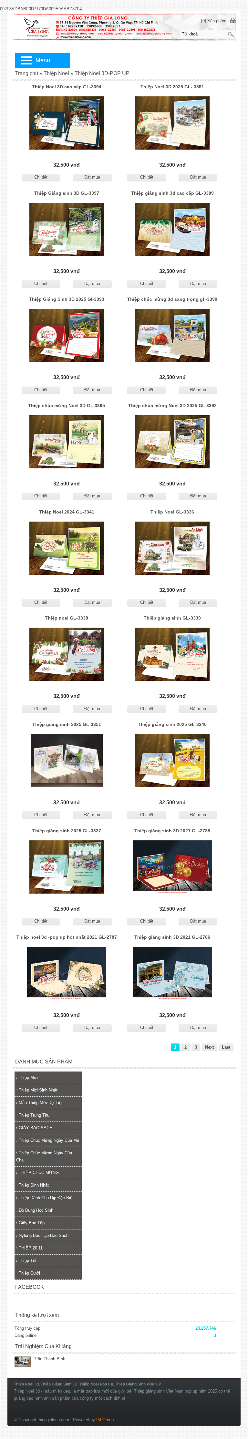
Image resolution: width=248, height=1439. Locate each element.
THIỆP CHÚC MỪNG (37, 1172)
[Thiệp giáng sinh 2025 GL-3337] (66, 867)
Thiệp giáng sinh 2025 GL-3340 (172, 724)
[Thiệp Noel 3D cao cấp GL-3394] (66, 123)
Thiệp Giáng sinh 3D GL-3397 (66, 193)
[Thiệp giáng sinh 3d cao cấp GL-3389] (172, 229)
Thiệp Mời (27, 1077)
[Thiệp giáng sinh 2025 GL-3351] (66, 760)
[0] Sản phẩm (213, 20)
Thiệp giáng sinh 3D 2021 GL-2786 (172, 937)
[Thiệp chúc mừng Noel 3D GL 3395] (66, 441)
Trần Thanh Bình (49, 1358)
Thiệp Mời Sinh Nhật (36, 1090)
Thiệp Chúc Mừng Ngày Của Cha (44, 1156)
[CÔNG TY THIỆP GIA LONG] (124, 26)
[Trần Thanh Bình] (23, 1362)
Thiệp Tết (26, 1260)
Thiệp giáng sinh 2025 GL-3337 (66, 830)
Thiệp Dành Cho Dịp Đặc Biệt (45, 1197)
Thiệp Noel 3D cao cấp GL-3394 (66, 86)
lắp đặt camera (234, 1375)
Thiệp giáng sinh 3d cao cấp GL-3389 (172, 193)
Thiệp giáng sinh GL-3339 (172, 618)
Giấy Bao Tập (30, 1222)
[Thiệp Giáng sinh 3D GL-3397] (66, 229)
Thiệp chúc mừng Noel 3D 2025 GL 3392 (172, 405)
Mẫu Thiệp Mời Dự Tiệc (40, 1102)
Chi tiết (40, 177)
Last (226, 1047)
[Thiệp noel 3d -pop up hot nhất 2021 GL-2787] (66, 973)
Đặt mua (92, 177)
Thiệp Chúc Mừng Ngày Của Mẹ (47, 1140)
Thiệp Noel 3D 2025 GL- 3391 (172, 86)
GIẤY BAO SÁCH (34, 1127)
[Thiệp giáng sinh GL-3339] (172, 654)
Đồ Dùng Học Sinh (34, 1210)
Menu (43, 60)
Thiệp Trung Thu (32, 1115)
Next (209, 1047)
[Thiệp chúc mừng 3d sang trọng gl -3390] (172, 335)
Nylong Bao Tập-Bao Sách (42, 1235)
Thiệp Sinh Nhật (32, 1185)
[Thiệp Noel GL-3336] (172, 548)
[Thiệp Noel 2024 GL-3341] (66, 548)
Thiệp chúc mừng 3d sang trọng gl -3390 (172, 299)
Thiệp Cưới (28, 1273)
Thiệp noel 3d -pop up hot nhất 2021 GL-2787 (66, 937)
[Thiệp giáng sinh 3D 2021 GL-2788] (172, 867)
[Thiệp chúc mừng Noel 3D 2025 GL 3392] (172, 441)
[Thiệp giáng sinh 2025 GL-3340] (172, 760)
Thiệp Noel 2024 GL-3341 (66, 511)
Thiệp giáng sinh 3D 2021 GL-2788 (172, 830)
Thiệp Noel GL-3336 (172, 511)
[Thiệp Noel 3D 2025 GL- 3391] (172, 123)
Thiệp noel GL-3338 (66, 618)
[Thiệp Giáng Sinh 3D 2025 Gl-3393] (66, 335)
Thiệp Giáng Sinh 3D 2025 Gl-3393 (66, 299)
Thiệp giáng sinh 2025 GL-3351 (66, 724)
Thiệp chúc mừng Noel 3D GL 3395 (66, 405)
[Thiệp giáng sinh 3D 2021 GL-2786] (172, 973)
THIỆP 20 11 (29, 1248)
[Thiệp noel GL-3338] (66, 654)
